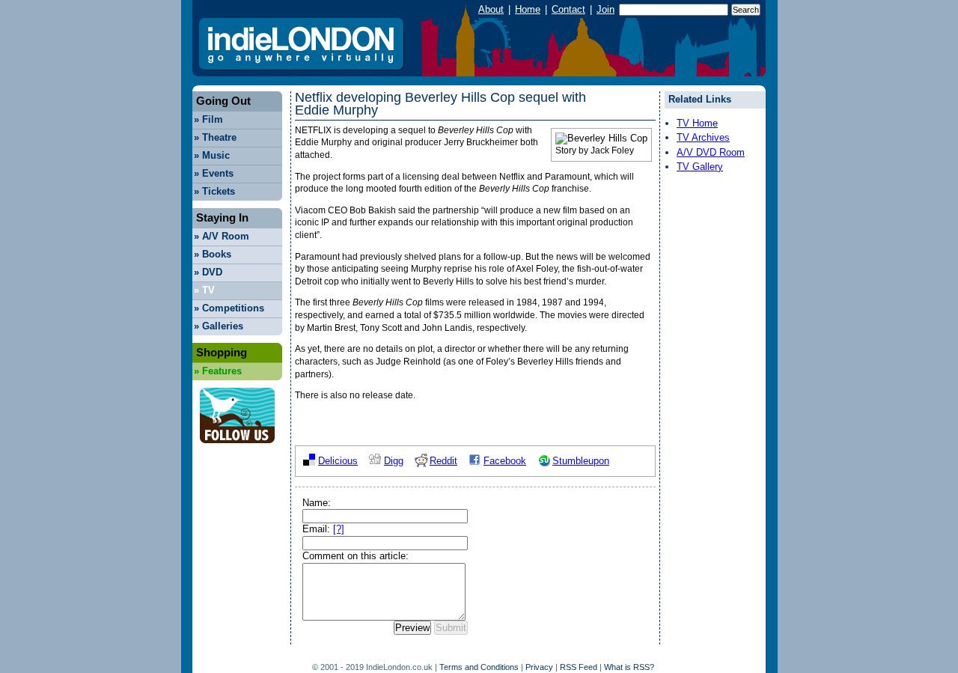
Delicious (338, 460)
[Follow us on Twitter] (237, 447)
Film (208, 119)
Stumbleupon (580, 460)
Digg (393, 460)
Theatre (215, 137)
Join (605, 9)
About (491, 9)
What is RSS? (629, 667)
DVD (208, 272)
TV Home (697, 123)
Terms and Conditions (479, 667)
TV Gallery (700, 166)
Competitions (229, 308)
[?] (338, 529)
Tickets (214, 191)
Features (218, 371)
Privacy (539, 667)
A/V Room (221, 236)
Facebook (504, 460)
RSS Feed (578, 667)
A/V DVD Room (711, 152)
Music (212, 155)
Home (527, 9)
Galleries (218, 326)
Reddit (443, 460)
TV (204, 290)
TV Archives (703, 137)
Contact (568, 9)
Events (214, 173)
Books (212, 254)
